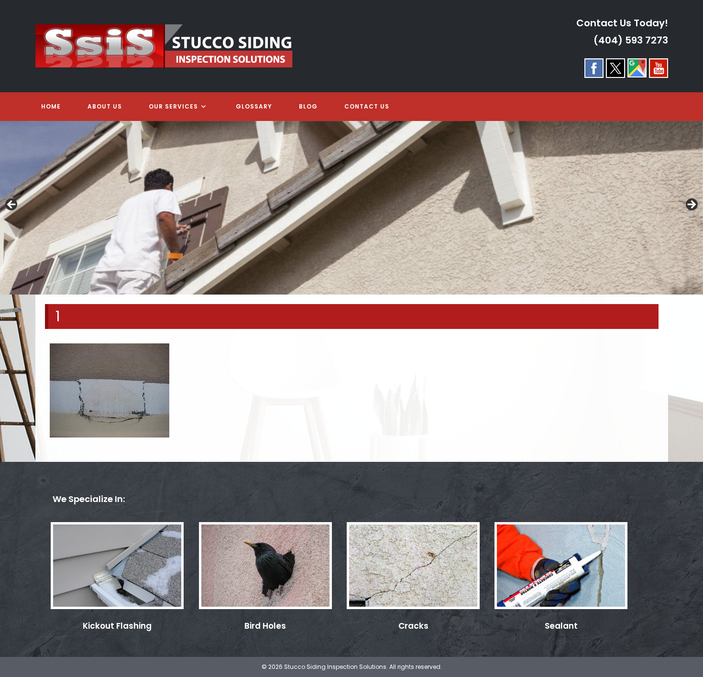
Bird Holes (265, 626)
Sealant (561, 626)
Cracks (413, 626)
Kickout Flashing (117, 626)
